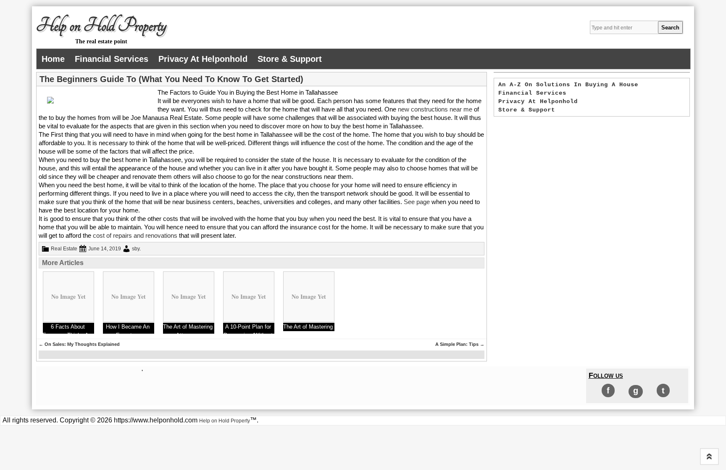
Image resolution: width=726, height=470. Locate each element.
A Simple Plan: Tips (459, 344)
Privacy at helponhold (202, 59)
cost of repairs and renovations (135, 235)
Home (53, 59)
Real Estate (64, 249)
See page (417, 201)
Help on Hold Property (101, 25)
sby (135, 249)
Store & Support (290, 59)
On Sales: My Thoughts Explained (79, 344)
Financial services (111, 59)
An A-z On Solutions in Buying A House (568, 84)
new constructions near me (435, 109)
